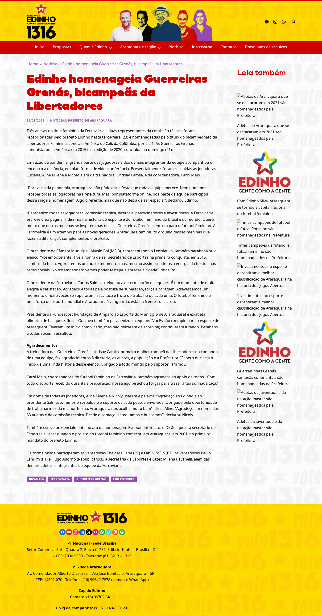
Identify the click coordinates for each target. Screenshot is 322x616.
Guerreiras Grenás (91, 479)
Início (40, 46)
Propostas (62, 46)
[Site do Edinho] (41, 20)
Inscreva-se (202, 46)
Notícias (176, 46)
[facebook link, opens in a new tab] (267, 21)
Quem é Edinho (93, 46)
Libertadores (123, 479)
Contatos (228, 46)
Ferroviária (60, 479)
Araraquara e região (138, 46)
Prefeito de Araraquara (90, 120)
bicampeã (36, 479)
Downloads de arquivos (266, 46)
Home (32, 63)
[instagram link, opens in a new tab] (275, 21)
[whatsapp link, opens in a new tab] (284, 21)
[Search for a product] (293, 21)
